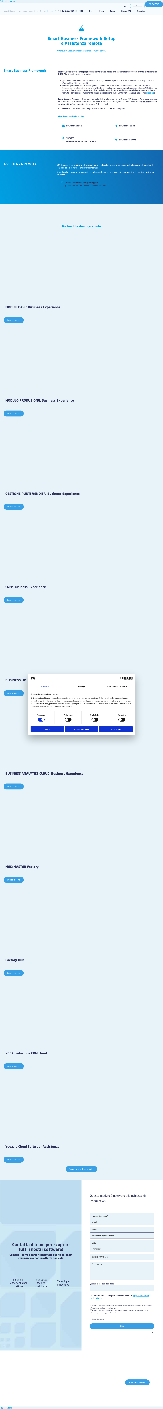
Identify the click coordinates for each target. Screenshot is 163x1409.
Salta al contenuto (8, 1)
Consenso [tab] (45, 686)
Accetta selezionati (81, 729)
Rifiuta (47, 729)
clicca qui (150, 93)
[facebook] (5, 1368)
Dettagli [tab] (81, 686)
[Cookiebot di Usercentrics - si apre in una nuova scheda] (122, 678)
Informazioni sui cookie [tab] (117, 686)
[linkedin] (16, 1368)
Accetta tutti (116, 729)
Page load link (6, 1407)
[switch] (68, 720)
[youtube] (10, 1368)
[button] (125, 6)
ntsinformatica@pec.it (60, 1397)
